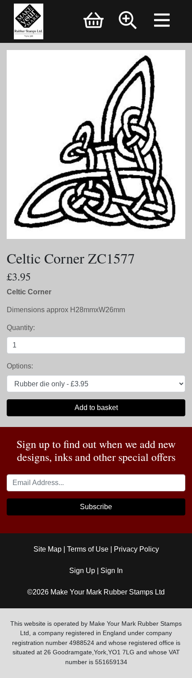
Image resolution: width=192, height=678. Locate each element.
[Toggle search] (128, 21)
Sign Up (82, 570)
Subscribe (96, 507)
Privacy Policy (136, 549)
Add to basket (96, 407)
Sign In (111, 570)
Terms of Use (88, 549)
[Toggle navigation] (163, 21)
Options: (20, 366)
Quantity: (21, 327)
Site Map (47, 549)
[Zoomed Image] (96, 144)
